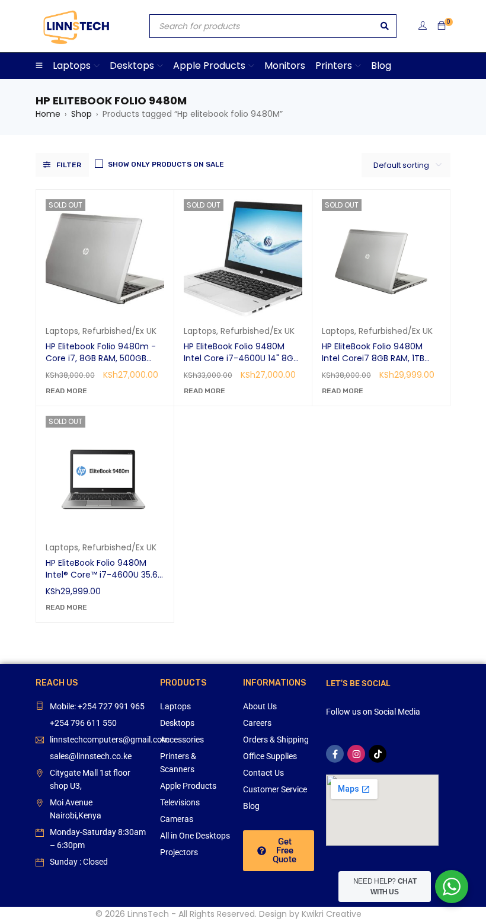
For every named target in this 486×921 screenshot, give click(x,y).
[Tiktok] (377, 754)
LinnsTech (148, 914)
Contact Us (263, 772)
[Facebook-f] (335, 754)
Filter (68, 165)
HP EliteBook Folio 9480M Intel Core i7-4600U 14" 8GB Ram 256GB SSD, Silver (241, 358)
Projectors (179, 852)
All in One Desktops (195, 835)
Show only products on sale (166, 164)
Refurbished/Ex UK (119, 331)
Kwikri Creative (332, 914)
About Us (260, 706)
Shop (81, 114)
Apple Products (188, 786)
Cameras (176, 819)
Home (48, 114)
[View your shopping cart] (441, 26)
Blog (251, 806)
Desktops (177, 723)
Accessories (182, 739)
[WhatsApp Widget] (451, 886)
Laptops (62, 331)
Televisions (180, 802)
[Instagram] (356, 754)
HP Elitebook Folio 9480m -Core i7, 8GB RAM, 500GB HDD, (101, 358)
